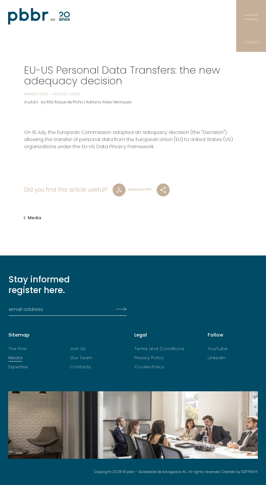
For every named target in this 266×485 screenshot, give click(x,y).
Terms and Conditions (159, 349)
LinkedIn (216, 358)
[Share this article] (163, 189)
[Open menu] (251, 12)
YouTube (217, 349)
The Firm (17, 349)
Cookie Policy (149, 367)
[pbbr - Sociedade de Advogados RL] (39, 16)
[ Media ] (251, 42)
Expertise (18, 367)
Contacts (80, 367)
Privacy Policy (149, 358)
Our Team (81, 358)
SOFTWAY (249, 471)
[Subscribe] (119, 309)
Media (34, 217)
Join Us (78, 349)
